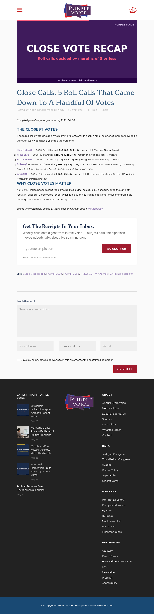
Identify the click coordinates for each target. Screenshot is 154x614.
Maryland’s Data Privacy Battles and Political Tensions (42, 431)
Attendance (109, 526)
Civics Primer (110, 556)
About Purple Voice (114, 402)
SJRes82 (22, 174)
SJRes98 (22, 164)
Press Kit (107, 577)
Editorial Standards (114, 413)
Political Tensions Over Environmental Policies (30, 488)
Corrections (109, 424)
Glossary (107, 550)
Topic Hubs (109, 475)
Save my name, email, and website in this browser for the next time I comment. (67, 359)
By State (107, 510)
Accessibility (109, 582)
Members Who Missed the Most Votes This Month (41, 450)
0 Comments (75, 110)
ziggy (61, 110)
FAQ (104, 566)
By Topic (107, 515)
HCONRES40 (24, 150)
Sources (107, 419)
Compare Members (114, 505)
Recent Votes (110, 470)
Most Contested (111, 521)
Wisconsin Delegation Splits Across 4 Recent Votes (41, 470)
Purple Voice (46, 110)
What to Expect (111, 429)
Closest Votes (110, 480)
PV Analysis (101, 273)
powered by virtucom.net (97, 605)
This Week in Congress (116, 459)
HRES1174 (23, 154)
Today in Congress (113, 454)
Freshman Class (112, 531)
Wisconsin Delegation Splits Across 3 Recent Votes (41, 411)
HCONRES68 (24, 159)
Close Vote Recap (34, 273)
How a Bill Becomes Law (117, 561)
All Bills (106, 464)
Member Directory (113, 499)
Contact (107, 435)
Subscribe (116, 248)
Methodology (95, 208)
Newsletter (108, 572)
